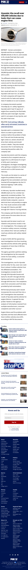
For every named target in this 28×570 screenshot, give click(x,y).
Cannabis (15, 495)
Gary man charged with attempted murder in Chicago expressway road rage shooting (10, 382)
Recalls (14, 499)
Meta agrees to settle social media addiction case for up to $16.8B (8, 388)
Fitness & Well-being (17, 496)
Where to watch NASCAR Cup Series (17, 530)
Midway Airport (4, 467)
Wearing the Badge (5, 511)
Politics (15, 457)
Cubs (2, 479)
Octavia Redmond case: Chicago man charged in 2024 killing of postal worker (9, 394)
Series (3, 506)
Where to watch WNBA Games (16, 544)
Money (3, 490)
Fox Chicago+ (16, 478)
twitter (15, 555)
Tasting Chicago (4, 513)
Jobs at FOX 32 (4, 532)
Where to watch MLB (17, 528)
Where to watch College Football (16, 526)
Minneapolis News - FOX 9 (17, 515)
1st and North (4, 508)
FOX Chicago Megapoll (4, 452)
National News (4, 443)
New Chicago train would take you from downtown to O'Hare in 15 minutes (18, 336)
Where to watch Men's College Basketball (16, 537)
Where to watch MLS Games (17, 547)
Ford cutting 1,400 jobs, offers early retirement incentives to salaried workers (14, 124)
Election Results (16, 461)
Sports (3, 473)
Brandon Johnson (17, 467)
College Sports (4, 486)
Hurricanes (15, 451)
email (18, 555)
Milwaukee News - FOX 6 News (17, 509)
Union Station (4, 469)
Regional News (17, 506)
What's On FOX (16, 476)
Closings (15, 446)
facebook (10, 555)
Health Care (15, 498)
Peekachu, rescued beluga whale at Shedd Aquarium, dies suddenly (9, 400)
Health (15, 490)
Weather (15, 439)
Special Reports (4, 449)
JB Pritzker (15, 466)
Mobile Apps (4, 523)
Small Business (4, 501)
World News (3, 444)
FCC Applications (4, 536)
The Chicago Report (17, 462)
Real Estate (3, 499)
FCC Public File (4, 535)
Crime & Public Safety (6, 446)
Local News (3, 441)
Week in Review (4, 510)
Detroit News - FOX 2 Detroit (17, 512)
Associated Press (11, 23)
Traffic (3, 457)
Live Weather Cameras (16, 442)
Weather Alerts (16, 444)
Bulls (2, 478)
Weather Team (16, 447)
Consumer (3, 493)
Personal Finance (5, 498)
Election (14, 459)
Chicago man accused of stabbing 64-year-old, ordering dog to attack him (9, 376)
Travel (2, 461)
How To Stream (4, 522)
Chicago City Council (17, 469)
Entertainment (17, 473)
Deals (2, 495)
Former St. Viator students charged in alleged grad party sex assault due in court (17, 342)
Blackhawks (3, 476)
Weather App (16, 449)
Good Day (3, 448)
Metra (2, 464)
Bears (2, 474)
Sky (2, 484)
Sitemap (3, 538)
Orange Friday (4, 516)
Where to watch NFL (17, 523)
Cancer (14, 491)
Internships (3, 533)
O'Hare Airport (4, 466)
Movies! (14, 481)
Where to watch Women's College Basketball (17, 541)
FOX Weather (16, 452)
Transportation (4, 459)
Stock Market (4, 503)
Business (3, 491)
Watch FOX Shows (17, 483)
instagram (13, 555)
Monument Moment (5, 515)
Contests (3, 528)
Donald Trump (16, 464)
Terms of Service (15, 430)
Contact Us (3, 527)
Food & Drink (16, 479)
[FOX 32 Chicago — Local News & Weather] (5, 2)
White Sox (3, 481)
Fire (2, 483)
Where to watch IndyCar (16, 533)
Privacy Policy (15, 428)
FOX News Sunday (5, 454)
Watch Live (21, 2)
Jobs (2, 496)
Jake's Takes (15, 474)
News (16, 23)
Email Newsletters (5, 525)
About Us (4, 520)
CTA (2, 462)
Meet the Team (4, 530)
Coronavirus (15, 493)
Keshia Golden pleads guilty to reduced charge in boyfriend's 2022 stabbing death (18, 330)
